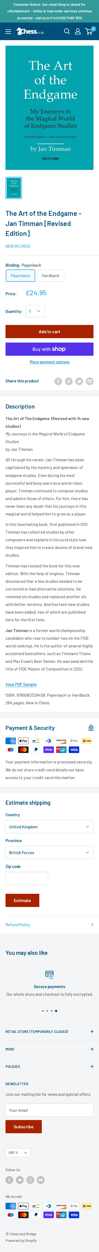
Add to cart (49, 331)
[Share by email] (90, 381)
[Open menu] (8, 31)
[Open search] (67, 31)
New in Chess (18, 246)
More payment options (50, 361)
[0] (89, 31)
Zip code (13, 866)
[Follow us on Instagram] (30, 1180)
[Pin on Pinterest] (69, 381)
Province (14, 840)
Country (13, 814)
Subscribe (24, 1126)
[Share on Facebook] (58, 381)
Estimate (22, 900)
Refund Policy (18, 924)
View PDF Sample (21, 684)
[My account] (78, 31)
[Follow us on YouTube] (41, 1180)
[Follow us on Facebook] (9, 1180)
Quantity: (14, 311)
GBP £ (13, 1152)
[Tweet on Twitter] (79, 381)
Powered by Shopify (21, 1240)
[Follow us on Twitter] (20, 1180)
